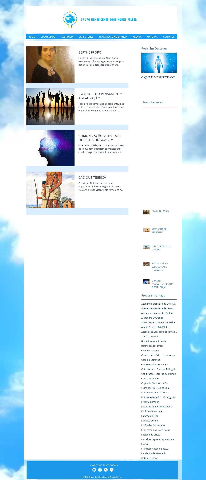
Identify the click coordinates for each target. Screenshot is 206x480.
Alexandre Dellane (164, 313)
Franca (145, 444)
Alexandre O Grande (152, 317)
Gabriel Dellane (149, 458)
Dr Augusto (169, 397)
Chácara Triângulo (166, 369)
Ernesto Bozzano (150, 402)
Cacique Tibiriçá (150, 350)
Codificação (147, 373)
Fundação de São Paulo (153, 453)
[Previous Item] (146, 63)
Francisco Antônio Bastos (154, 448)
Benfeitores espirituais (153, 341)
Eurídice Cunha (149, 420)
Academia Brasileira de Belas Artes (159, 303)
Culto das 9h (148, 387)
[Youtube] (94, 470)
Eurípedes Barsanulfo (153, 425)
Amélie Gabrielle (166, 322)
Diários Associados (151, 397)
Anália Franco (148, 327)
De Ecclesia (163, 387)
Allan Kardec (148, 322)
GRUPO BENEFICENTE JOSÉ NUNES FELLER (109, 20)
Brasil (160, 345)
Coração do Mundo (165, 373)
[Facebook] (100, 470)
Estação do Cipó (149, 416)
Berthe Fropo (148, 345)
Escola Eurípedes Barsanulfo (156, 406)
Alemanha (146, 313)
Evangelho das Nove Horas (155, 430)
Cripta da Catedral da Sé (154, 383)
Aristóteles (163, 327)
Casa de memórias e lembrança (158, 355)
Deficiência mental (151, 392)
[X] (111, 470)
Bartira (154, 336)
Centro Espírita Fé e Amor (155, 364)
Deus (166, 392)
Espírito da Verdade (152, 411)
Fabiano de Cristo (150, 434)
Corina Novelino (150, 378)
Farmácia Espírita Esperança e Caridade (159, 439)
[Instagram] (106, 470)
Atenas (145, 336)
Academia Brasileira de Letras (157, 308)
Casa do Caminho (150, 359)
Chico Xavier (147, 369)
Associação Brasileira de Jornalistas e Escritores (159, 331)
